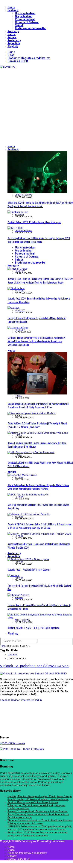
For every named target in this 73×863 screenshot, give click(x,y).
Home (11, 7)
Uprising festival (25, 13)
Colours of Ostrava (27, 22)
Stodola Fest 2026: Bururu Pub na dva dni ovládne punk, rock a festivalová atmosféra (38, 300)
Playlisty (12, 46)
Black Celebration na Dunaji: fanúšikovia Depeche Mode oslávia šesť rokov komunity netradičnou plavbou (38, 487)
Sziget (19, 25)
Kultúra (11, 37)
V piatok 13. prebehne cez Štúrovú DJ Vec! (34, 666)
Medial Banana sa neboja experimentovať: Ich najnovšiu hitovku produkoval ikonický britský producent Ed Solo (38, 405)
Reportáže (13, 43)
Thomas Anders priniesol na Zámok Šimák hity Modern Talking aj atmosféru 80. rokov (39, 607)
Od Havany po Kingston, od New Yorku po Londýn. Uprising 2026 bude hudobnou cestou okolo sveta (38, 240)
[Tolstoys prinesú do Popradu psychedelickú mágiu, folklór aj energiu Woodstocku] (13, 307)
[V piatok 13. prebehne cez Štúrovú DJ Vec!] (33, 673)
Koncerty (13, 31)
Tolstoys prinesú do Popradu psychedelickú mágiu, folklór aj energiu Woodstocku (36, 319)
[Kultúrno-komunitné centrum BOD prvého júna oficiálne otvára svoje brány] (27, 494)
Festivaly (13, 10)
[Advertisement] (36, 105)
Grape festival (23, 16)
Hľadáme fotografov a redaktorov (28, 58)
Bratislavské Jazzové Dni (30, 28)
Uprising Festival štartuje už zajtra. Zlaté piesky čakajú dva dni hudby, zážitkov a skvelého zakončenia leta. (39, 798)
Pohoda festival (25, 19)
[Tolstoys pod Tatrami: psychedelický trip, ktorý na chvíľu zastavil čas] (13, 575)
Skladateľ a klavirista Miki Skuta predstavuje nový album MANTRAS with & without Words (40, 464)
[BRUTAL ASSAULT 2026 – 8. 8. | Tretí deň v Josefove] (40, 617)
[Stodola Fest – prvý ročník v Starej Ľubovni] (28, 559)
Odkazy (11, 855)
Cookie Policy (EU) (18, 858)
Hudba (11, 34)
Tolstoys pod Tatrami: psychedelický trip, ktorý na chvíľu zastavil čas (39, 587)
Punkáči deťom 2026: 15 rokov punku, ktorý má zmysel (34, 222)
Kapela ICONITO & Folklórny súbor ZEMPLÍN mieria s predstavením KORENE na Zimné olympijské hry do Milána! (39, 526)
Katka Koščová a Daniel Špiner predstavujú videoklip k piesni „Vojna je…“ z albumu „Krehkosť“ (37, 425)
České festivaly (22, 620)
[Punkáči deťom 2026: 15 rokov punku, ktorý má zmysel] (17, 211)
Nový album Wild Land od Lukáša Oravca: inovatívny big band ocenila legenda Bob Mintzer (36, 444)
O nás (10, 55)
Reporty (19, 562)
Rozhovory (14, 40)
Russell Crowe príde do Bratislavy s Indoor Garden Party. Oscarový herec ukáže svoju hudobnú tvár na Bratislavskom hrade (39, 280)
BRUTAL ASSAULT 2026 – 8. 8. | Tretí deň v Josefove (33, 628)
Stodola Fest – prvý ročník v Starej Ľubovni (28, 569)
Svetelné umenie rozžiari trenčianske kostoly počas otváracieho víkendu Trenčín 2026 (38, 545)
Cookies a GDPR (17, 61)
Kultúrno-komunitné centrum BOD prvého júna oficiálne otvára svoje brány (38, 506)
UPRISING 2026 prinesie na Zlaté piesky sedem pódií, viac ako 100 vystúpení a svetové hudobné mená (40, 204)
